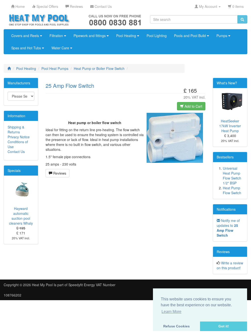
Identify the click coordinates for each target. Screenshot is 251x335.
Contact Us (16, 151)
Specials (14, 170)
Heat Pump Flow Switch (232, 190)
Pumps (222, 35)
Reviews (59, 173)
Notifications (226, 209)
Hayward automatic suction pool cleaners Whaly (21, 216)
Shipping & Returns (16, 129)
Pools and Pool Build (190, 35)
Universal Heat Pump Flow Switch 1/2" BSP (232, 175)
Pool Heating (126, 35)
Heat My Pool (42, 284)
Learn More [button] (171, 311)
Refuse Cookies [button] (176, 326)
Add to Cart (193, 106)
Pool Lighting (157, 35)
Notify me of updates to (228, 228)
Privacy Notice (19, 136)
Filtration (57, 35)
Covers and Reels (25, 35)
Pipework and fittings (90, 35)
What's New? (227, 82)
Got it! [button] (223, 326)
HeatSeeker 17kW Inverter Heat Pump (230, 125)
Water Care (60, 47)
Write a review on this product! (230, 265)
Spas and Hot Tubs (26, 47)
